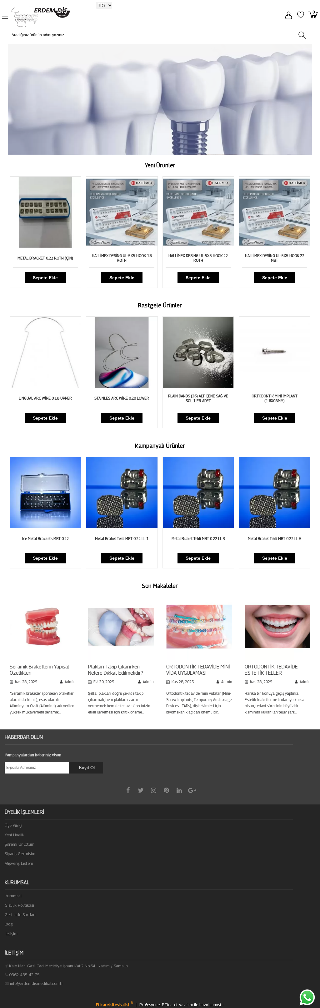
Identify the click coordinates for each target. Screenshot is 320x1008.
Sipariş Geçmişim (20, 853)
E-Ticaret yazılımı (178, 1004)
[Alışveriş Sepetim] (314, 15)
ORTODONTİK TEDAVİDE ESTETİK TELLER (218, 670)
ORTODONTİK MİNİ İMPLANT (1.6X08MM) (203, 398)
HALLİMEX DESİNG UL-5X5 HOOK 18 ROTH (50, 258)
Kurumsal (13, 895)
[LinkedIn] (179, 790)
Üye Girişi (13, 825)
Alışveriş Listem (19, 863)
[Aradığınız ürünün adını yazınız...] (302, 35)
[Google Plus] (192, 790)
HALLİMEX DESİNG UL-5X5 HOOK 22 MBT (202, 258)
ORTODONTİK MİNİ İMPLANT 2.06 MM (279, 398)
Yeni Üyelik (14, 834)
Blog (8, 923)
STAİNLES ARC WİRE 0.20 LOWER (49, 398)
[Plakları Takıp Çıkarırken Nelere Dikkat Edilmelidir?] (68, 658)
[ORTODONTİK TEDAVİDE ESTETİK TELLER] (225, 658)
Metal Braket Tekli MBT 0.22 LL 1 (50, 538)
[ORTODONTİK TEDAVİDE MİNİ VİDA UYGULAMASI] (147, 658)
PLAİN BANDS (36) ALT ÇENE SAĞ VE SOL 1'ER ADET (126, 398)
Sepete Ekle (50, 277)
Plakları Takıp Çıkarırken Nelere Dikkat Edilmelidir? (63, 670)
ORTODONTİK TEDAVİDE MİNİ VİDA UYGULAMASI (146, 670)
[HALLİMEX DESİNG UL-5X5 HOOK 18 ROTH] (50, 246)
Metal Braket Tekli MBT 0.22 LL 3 (126, 538)
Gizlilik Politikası (19, 905)
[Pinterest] (166, 790)
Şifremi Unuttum (19, 844)
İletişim (11, 933)
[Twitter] (141, 790)
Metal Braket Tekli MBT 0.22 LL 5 (203, 538)
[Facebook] (128, 790)
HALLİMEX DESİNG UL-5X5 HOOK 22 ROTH (126, 258)
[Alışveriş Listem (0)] (301, 15)
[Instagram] (153, 790)
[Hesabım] (289, 16)
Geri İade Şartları (20, 914)
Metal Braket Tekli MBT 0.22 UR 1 (279, 538)
